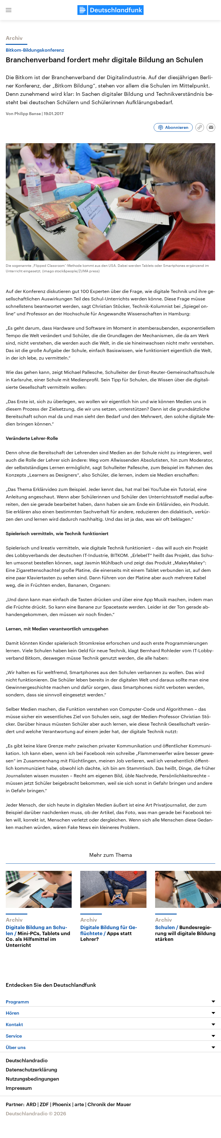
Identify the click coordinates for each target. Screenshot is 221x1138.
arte (80, 1104)
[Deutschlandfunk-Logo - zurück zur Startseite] (110, 10)
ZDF (45, 1104)
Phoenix (62, 1104)
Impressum (19, 1088)
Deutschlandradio (26, 1060)
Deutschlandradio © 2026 (36, 1113)
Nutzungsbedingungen (32, 1078)
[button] (9, 10)
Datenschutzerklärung (31, 1069)
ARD (32, 1104)
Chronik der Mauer (109, 1104)
